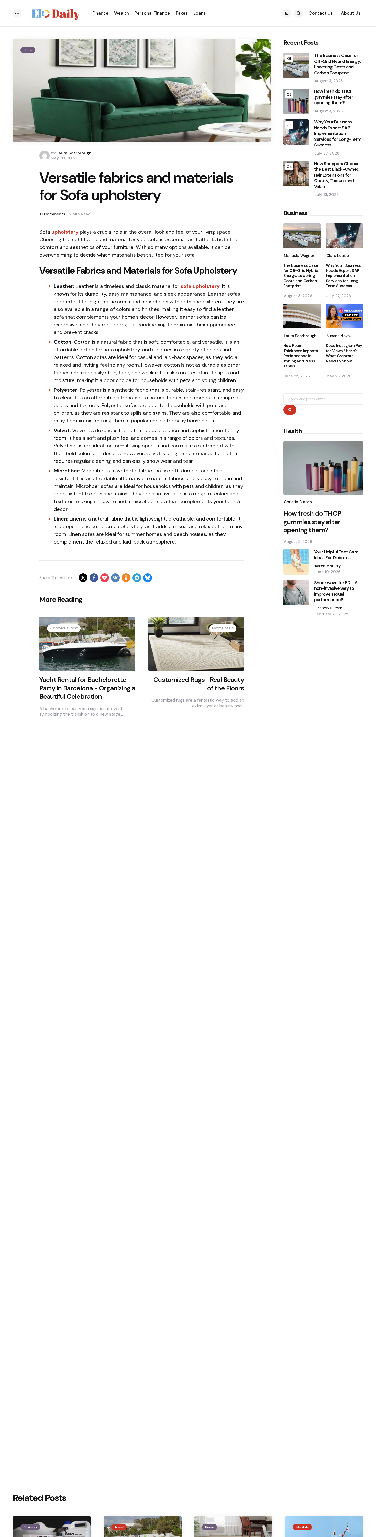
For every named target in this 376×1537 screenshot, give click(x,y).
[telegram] (136, 577)
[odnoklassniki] (126, 577)
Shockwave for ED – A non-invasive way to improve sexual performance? (336, 591)
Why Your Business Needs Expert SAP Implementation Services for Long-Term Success (337, 133)
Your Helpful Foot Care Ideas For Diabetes (336, 555)
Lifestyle (302, 1527)
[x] (83, 577)
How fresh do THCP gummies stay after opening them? (333, 97)
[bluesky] (147, 577)
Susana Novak (339, 335)
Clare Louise (337, 255)
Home (28, 50)
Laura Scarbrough (74, 153)
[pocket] (104, 577)
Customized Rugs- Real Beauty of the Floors (198, 684)
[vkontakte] (115, 577)
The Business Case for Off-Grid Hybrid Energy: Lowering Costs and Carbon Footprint (337, 64)
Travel (119, 1527)
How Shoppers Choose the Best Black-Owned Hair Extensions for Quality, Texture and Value (337, 175)
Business (30, 1527)
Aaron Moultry (328, 566)
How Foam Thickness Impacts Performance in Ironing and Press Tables (300, 356)
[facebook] (94, 577)
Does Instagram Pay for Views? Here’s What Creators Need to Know (344, 353)
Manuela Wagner (299, 255)
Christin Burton (298, 502)
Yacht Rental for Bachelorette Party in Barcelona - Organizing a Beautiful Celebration (87, 688)
